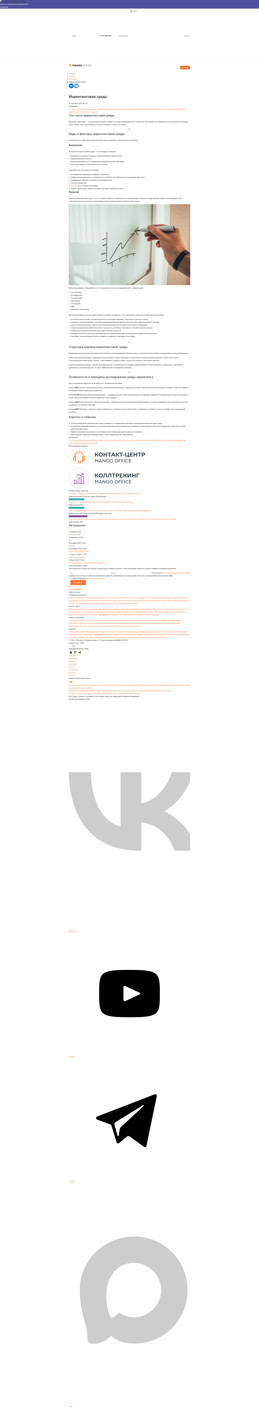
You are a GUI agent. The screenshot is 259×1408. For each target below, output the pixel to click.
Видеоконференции (174, 598)
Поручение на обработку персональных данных (119, 691)
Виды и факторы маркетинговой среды (108, 109)
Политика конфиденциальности (104, 694)
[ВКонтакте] (71, 85)
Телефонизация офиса (77, 632)
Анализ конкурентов (110, 623)
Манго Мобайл (173, 601)
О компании (73, 670)
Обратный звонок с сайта (111, 603)
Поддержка (123, 36)
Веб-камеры (137, 635)
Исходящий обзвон (100, 609)
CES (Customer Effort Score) (79, 552)
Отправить (78, 582)
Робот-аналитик (93, 626)
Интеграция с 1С (140, 615)
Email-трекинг (155, 623)
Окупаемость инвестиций (170, 623)
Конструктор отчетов (181, 609)
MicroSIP (72, 546)
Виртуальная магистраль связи (125, 601)
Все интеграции (153, 615)
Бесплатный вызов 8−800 (167, 632)
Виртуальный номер (105, 598)
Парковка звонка (75, 535)
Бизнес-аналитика (153, 620)
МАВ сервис (125, 598)
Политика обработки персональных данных (85, 685)
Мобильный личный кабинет (102, 601)
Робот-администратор (77, 612)
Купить (185, 67)
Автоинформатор (82, 603)
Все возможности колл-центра (86, 615)
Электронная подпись (77, 557)
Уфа (73, 36)
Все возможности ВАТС (130, 603)
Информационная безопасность (98, 632)
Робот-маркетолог (107, 626)
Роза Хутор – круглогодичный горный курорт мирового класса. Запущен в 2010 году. (101, 502)
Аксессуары (163, 637)
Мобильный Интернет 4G (131, 637)
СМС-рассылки (143, 601)
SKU (70, 540)
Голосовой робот (75, 620)
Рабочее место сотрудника (162, 609)
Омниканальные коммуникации (120, 609)
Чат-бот (85, 620)
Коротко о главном (90, 112)
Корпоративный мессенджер (156, 598)
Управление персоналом (142, 609)
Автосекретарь (95, 603)
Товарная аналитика (142, 623)
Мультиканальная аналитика (90, 623)
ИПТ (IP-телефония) (89, 598)
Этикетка (117, 598)
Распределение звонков (158, 601)
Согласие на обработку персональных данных (120, 685)
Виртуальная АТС (75, 598)
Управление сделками (130, 612)
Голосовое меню (84, 601)
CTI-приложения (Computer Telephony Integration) (87, 563)
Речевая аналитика (95, 620)
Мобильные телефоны (150, 637)
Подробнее (4, 7)
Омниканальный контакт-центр (81, 609)
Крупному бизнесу (118, 632)
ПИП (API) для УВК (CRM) (148, 612)
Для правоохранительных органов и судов (154, 691)
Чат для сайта (163, 612)
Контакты (72, 673)
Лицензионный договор (147, 685)
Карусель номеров (137, 598)
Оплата (71, 667)
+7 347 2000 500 (105, 36)
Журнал (72, 675)
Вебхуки (131, 615)
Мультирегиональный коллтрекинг (127, 626)
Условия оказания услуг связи (80, 694)
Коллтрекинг (74, 623)
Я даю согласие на (88, 579)
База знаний (117, 612)
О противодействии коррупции (128, 694)
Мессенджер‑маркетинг (78, 626)
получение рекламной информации (176, 573)
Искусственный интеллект (113, 620)
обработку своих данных (95, 579)
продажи (74, 186)
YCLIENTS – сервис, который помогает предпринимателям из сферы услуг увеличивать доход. (105, 494)
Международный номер (148, 632)
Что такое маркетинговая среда (81, 109)
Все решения (88, 635)
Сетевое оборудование (174, 635)
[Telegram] (76, 85)
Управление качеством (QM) (135, 620)
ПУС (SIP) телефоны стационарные (119, 635)
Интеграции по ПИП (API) (118, 615)
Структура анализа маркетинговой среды (139, 109)
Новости (72, 661)
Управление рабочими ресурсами (99, 612)
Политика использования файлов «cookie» (85, 691)
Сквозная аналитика (126, 623)
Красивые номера (132, 632)
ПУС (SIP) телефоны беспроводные (99, 637)
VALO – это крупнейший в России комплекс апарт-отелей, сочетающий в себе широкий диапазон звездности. (110, 511)
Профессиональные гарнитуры (154, 635)
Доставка (72, 664)
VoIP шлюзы (117, 637)
